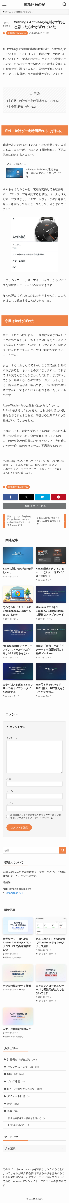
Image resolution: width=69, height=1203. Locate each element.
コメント (11, 737)
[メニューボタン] (4, 4)
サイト (9, 803)
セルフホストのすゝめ (23, 1066)
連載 (12, 1111)
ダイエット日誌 (19, 1096)
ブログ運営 (16, 1081)
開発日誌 (15, 1074)
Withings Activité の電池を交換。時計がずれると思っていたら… (44, 173)
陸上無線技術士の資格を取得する (26, 1118)
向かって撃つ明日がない (24, 1088)
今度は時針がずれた (23, 106)
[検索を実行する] (62, 850)
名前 (8, 778)
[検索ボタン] (64, 4)
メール (9, 790)
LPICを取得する (18, 1124)
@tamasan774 (14, 892)
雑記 (13, 1103)
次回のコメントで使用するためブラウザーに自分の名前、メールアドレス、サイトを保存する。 (35, 816)
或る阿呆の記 (34, 4)
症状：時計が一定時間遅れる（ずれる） (36, 100)
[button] (10, 497)
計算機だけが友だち (17, 33)
